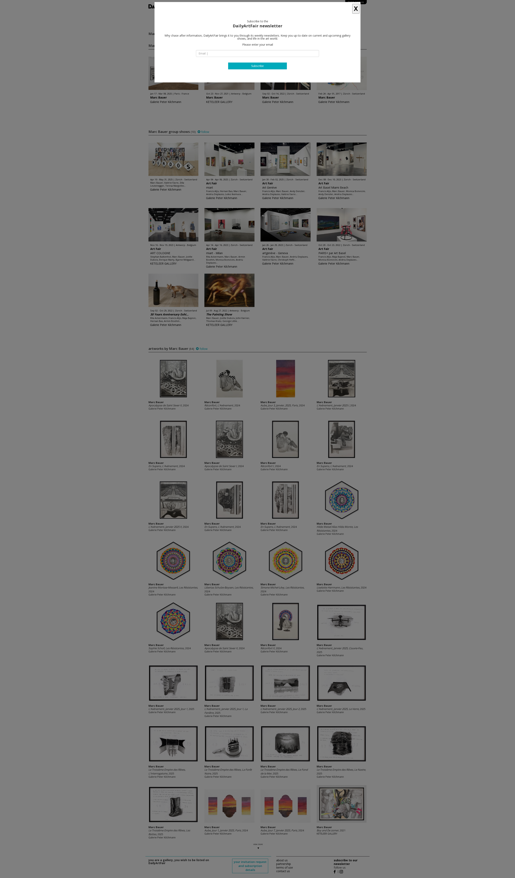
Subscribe (257, 66)
